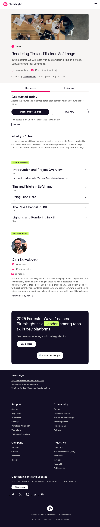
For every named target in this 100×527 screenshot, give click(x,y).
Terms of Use (35, 519)
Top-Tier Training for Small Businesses (27, 381)
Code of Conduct (62, 519)
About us (15, 447)
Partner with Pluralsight (64, 418)
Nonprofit (58, 464)
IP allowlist (16, 418)
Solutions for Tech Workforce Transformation (30, 388)
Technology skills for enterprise (24, 384)
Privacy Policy (48, 519)
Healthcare (58, 456)
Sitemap (15, 422)
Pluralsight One (60, 426)
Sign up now (20, 487)
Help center (16, 413)
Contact (14, 409)
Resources (15, 460)
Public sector (59, 468)
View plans (16, 430)
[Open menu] (96, 4)
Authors (57, 430)
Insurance (58, 460)
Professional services (20, 434)
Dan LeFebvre (29, 76)
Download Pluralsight (20, 426)
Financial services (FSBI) (64, 452)
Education (58, 447)
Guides (57, 409)
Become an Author (62, 413)
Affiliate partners (61, 422)
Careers (14, 452)
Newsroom (15, 456)
